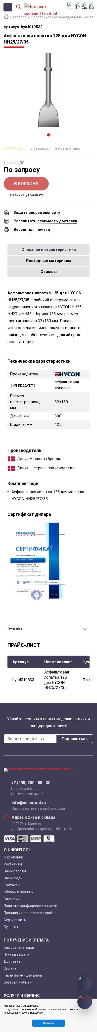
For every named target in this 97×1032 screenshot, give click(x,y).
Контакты (12, 885)
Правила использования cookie (29, 913)
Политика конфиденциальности (30, 906)
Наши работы (15, 871)
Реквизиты (13, 864)
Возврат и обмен (18, 982)
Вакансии (12, 899)
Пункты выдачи (16, 954)
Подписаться (75, 738)
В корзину (26, 183)
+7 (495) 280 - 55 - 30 (30, 783)
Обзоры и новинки (19, 892)
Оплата (10, 968)
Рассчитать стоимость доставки (45, 221)
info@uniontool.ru (29, 803)
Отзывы (49, 271)
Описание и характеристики (48, 249)
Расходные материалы (48, 260)
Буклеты (11, 927)
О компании (13, 857)
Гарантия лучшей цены (23, 975)
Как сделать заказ (19, 947)
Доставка (12, 961)
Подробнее (36, 1012)
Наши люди (13, 878)
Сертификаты (15, 920)
